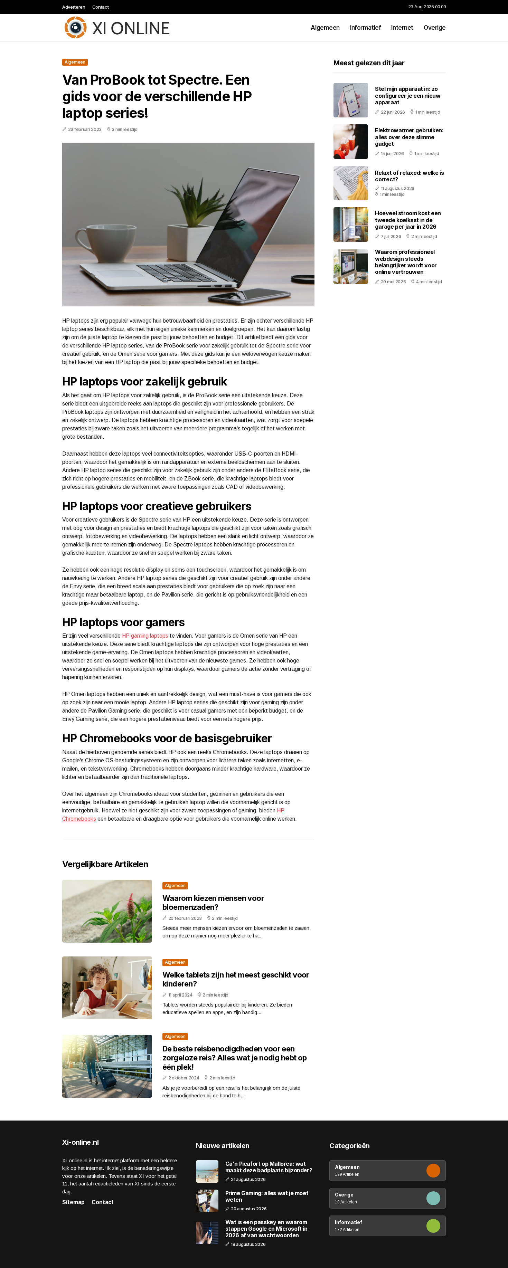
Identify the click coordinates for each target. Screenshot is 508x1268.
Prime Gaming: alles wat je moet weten (267, 1196)
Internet (402, 27)
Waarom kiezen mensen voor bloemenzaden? (213, 903)
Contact (100, 7)
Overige (435, 27)
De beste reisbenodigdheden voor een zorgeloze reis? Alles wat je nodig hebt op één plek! (234, 1057)
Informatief (365, 27)
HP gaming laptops (145, 636)
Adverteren (73, 7)
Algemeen (325, 27)
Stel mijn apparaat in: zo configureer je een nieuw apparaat (407, 95)
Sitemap (73, 1202)
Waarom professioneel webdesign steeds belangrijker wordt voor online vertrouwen (406, 261)
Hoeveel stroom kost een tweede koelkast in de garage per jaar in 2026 (408, 220)
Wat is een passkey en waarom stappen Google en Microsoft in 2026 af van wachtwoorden (266, 1229)
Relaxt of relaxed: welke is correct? (409, 175)
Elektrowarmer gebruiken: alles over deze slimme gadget (409, 137)
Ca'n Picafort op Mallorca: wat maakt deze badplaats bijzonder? (268, 1167)
